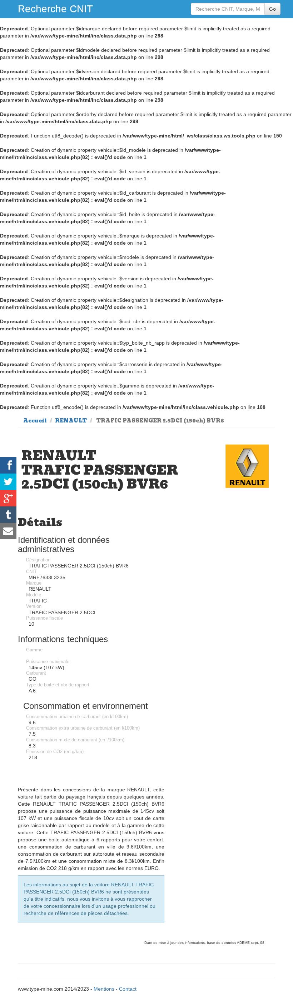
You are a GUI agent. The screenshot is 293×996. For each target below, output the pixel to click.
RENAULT (71, 421)
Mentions (104, 989)
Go (272, 9)
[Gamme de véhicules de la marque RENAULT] (247, 466)
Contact (127, 989)
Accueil (35, 421)
